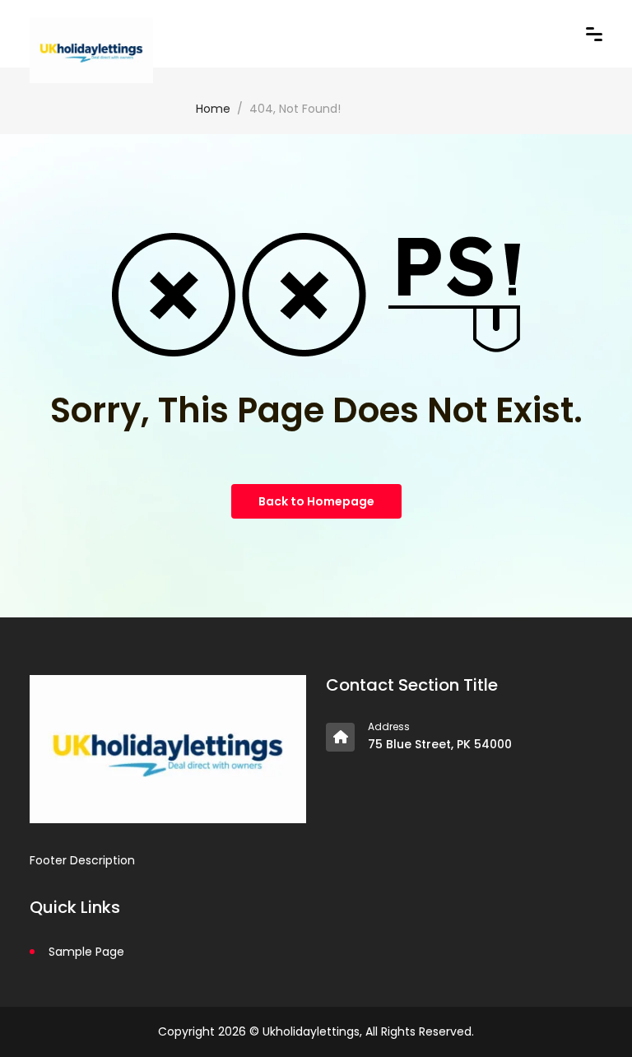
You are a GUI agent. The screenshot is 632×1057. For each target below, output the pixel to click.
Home (213, 108)
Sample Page (86, 951)
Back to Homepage (316, 501)
